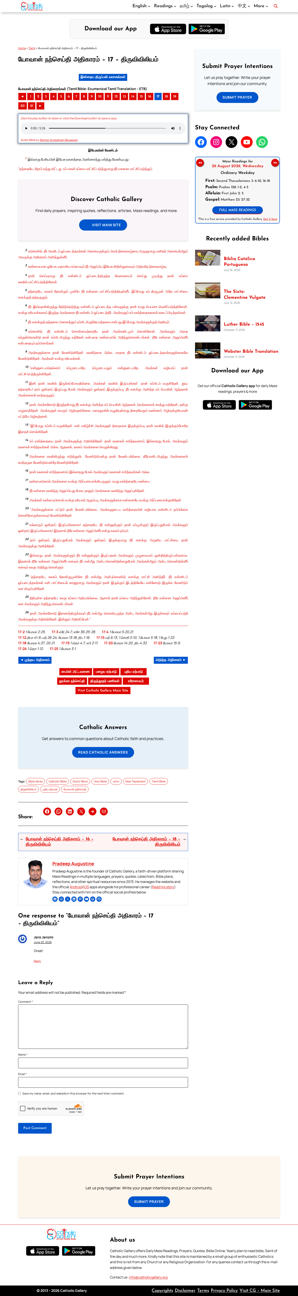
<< (200, 163)
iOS (86, 886)
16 (149, 96)
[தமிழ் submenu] (191, 6)
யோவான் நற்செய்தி (74, 789)
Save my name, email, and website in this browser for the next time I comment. (73, 1093)
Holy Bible (100, 781)
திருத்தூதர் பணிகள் (105, 681)
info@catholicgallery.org (148, 1277)
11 (108, 96)
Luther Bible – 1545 (244, 324)
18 (166, 96)
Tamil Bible (159, 781)
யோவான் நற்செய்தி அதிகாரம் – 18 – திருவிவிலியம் (146, 842)
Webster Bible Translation (251, 351)
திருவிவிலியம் (28, 789)
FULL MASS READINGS (237, 210)
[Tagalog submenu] (215, 6)
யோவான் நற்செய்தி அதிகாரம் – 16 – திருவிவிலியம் (60, 842)
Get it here (270, 219)
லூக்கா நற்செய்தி (72, 681)
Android (76, 886)
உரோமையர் (136, 681)
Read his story (163, 886)
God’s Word (80, 781)
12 (116, 96)
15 (141, 96)
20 (23, 106)
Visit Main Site (106, 224)
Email (22, 1074)
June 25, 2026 (43, 942)
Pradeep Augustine (73, 863)
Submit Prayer (237, 97)
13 (124, 96)
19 (174, 96)
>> (275, 163)
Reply (37, 961)
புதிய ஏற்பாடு (133, 672)
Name (22, 1054)
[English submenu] (149, 6)
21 (31, 106)
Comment (25, 1002)
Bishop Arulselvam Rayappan (59, 140)
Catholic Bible (58, 781)
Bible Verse (35, 781)
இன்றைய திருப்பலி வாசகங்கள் (102, 77)
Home (22, 48)
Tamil (32, 48)
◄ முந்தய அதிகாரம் (35, 660)
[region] (237, 190)
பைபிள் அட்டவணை (76, 672)
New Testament (135, 781)
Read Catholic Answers (103, 752)
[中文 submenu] (249, 6)
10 (99, 96)
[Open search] (276, 6)
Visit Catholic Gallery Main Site (103, 690)
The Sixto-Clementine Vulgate (244, 295)
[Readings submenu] (175, 6)
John (116, 781)
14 (132, 96)
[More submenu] (266, 6)
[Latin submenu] (232, 6)
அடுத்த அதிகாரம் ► (171, 660)
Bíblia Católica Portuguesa (239, 262)
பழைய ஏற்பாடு (106, 672)
